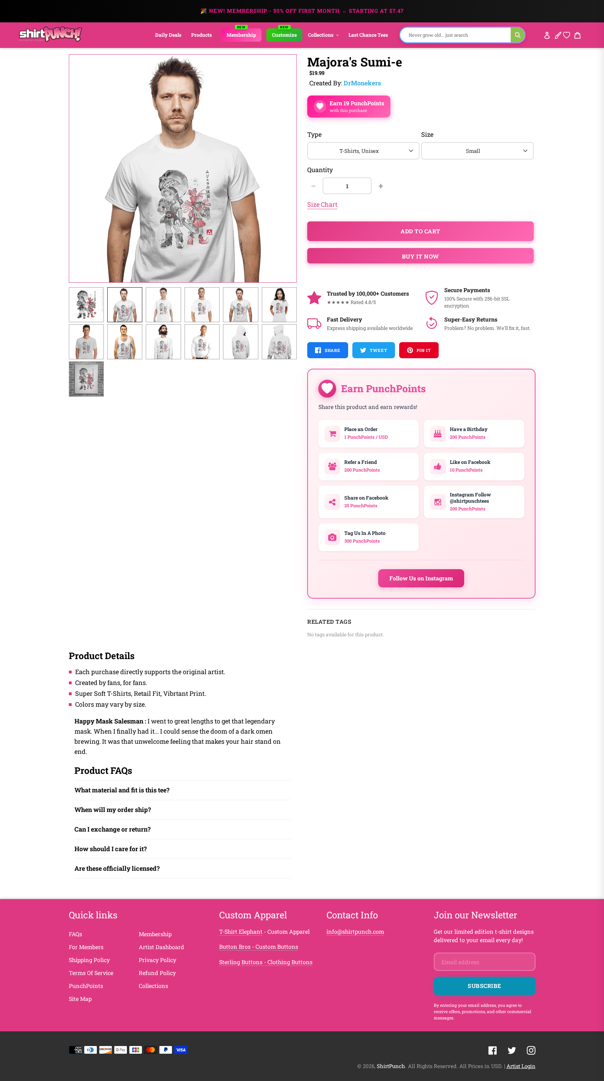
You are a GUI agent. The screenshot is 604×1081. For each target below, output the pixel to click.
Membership (155, 934)
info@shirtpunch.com (355, 931)
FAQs (75, 934)
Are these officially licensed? (117, 868)
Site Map (80, 998)
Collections (153, 985)
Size (427, 134)
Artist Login (520, 1065)
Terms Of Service (91, 972)
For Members (86, 947)
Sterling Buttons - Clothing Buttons (265, 962)
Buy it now (420, 256)
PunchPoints (86, 985)
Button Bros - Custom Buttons (258, 946)
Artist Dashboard (161, 947)
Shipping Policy (89, 959)
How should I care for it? (110, 849)
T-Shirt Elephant (241, 931)
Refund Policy (157, 972)
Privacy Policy (157, 959)
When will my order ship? (112, 809)
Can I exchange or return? (112, 829)
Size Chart (322, 204)
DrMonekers (362, 83)
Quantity (320, 169)
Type (314, 134)
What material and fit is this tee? (122, 790)
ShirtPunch (391, 1065)
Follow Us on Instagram (421, 578)
